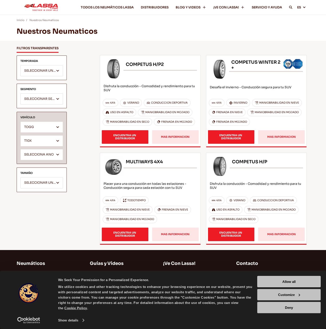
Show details (68, 320)
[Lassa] (41, 7)
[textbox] (42, 71)
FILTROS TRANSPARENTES (38, 48)
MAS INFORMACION (175, 136)
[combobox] (41, 70)
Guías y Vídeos (107, 263)
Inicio (20, 20)
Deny (289, 307)
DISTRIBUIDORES (155, 7)
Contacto (247, 263)
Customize (286, 294)
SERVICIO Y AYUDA (267, 7)
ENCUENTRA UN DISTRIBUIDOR (125, 137)
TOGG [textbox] (29, 127)
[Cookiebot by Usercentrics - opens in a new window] (28, 320)
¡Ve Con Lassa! (179, 263)
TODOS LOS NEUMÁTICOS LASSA (107, 7)
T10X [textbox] (28, 141)
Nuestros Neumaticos (44, 20)
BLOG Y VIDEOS (188, 7)
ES (299, 7)
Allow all (289, 282)
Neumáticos (31, 263)
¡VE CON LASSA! (226, 7)
